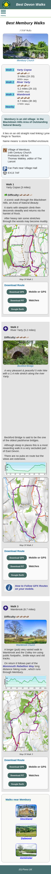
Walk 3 (10, 94)
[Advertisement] (25, 406)
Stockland (26, 819)
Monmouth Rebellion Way (18, 666)
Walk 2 (10, 82)
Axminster (26, 858)
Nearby (10, 106)
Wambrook (23, 94)
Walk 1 (10, 69)
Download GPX (16, 292)
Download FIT (17, 300)
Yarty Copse (24, 69)
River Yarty (23, 82)
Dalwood (26, 838)
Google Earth (17, 309)
